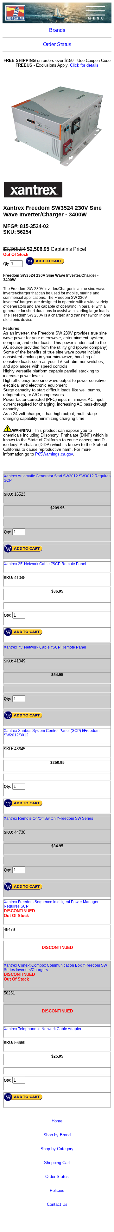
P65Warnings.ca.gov (54, 454)
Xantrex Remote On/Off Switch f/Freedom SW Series (48, 818)
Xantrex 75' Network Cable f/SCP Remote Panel (45, 647)
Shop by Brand (57, 1134)
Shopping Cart (57, 1162)
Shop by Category (57, 1148)
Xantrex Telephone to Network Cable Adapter (42, 1029)
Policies (57, 1190)
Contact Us (57, 1204)
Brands (57, 30)
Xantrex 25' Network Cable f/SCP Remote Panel (45, 564)
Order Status (57, 44)
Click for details (84, 65)
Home (57, 1121)
